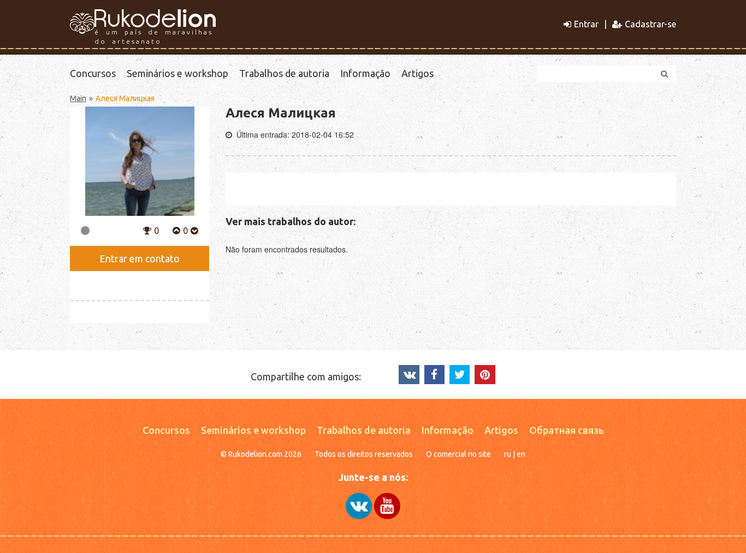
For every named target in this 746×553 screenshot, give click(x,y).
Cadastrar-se (650, 24)
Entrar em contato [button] (139, 258)
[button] (147, 229)
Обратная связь (566, 430)
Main (78, 98)
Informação (365, 73)
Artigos (417, 73)
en (521, 454)
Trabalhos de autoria (284, 73)
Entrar (586, 24)
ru (507, 454)
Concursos (93, 73)
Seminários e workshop (177, 73)
